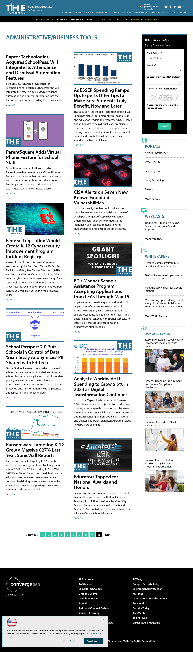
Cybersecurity (152, 162)
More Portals (152, 199)
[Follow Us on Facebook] (170, 6)
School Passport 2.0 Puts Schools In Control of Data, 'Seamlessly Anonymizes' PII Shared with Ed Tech (34, 355)
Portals (153, 146)
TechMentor (139, 613)
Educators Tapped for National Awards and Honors (96, 482)
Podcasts (126, 13)
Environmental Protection (147, 589)
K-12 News (66, 13)
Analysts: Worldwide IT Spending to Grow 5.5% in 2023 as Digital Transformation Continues (101, 386)
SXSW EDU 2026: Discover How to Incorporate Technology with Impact (164, 343)
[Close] (103, 619)
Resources (139, 13)
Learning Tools (153, 171)
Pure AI (82, 603)
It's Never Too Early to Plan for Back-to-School (161, 424)
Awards (100, 13)
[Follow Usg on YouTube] (179, 6)
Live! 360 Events (87, 593)
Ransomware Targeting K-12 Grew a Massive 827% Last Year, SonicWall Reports (35, 449)
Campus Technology (90, 589)
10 (99, 534)
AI (110, 19)
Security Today (141, 608)
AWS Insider (85, 584)
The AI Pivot (140, 617)
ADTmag (137, 579)
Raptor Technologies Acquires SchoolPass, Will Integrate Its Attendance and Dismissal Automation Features (33, 67)
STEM (102, 19)
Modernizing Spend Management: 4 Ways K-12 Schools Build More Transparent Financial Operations (164, 303)
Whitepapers (157, 256)
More (180, 13)
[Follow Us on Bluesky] (166, 6)
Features (78, 13)
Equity (118, 19)
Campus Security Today (146, 584)
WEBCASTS (154, 216)
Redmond (138, 603)
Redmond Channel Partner (93, 608)
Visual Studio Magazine (146, 622)
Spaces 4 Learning (89, 613)
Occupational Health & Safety (150, 598)
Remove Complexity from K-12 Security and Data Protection (162, 264)
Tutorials (62, 19)
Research (114, 13)
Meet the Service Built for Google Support (163, 289)
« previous (32, 534)
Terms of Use (115, 641)
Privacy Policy (170, 88)
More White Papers (156, 316)
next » (108, 534)
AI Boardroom (86, 579)
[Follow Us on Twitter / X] (175, 7)
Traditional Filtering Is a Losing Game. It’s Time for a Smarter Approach (162, 226)
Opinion (89, 13)
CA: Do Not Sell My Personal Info (138, 641)
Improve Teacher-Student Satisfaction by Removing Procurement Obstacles (159, 463)
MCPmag (138, 593)
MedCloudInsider (88, 598)
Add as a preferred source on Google (151, 6)
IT (126, 19)
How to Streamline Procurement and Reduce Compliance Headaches (163, 384)
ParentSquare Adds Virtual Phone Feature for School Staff (33, 157)
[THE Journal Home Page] (30, 8)
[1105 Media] (24, 612)
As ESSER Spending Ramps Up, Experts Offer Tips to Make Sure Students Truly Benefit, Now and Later (101, 98)
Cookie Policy (95, 633)
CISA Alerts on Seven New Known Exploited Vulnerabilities (101, 197)
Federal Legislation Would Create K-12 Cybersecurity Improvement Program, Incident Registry (33, 248)
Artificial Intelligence (156, 153)
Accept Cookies (93, 641)
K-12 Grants (77, 19)
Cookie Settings (68, 640)
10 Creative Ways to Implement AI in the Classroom (164, 276)
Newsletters (169, 13)
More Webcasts (154, 239)
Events (153, 13)
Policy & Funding (154, 180)
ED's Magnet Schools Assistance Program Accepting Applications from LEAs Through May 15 (101, 289)
